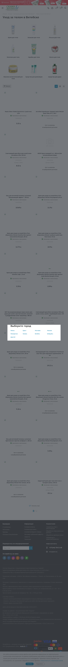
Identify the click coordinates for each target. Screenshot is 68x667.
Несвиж (49, 330)
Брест (24, 330)
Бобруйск (50, 334)
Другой (13, 337)
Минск (13, 330)
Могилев (37, 330)
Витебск (37, 334)
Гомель (25, 334)
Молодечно (14, 334)
